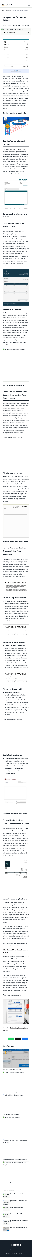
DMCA (23, 1249)
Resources (8, 10)
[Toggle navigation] (28, 5)
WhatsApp (11, 1039)
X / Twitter (18, 1039)
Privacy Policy (10, 1249)
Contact (18, 1249)
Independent (16, 1245)
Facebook (25, 1039)
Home (2, 10)
